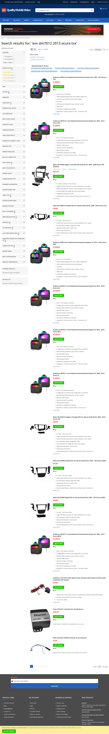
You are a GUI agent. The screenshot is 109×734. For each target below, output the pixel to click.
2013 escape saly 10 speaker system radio (71, 71)
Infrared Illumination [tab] (10, 184)
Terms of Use (60, 703)
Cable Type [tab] (6, 195)
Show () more (7, 62)
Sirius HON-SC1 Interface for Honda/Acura (68, 609)
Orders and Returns (9, 714)
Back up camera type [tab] (9, 157)
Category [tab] (6, 52)
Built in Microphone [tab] (9, 256)
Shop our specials (35, 714)
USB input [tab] (6, 222)
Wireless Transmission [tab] (10, 262)
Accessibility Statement (36, 717)
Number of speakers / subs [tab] (11, 141)
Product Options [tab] (8, 206)
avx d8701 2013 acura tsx (37, 60)
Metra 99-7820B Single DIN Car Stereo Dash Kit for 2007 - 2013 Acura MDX (79, 497)
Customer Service (30, 2)
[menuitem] (6, 20)
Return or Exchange (62, 714)
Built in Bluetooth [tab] (9, 168)
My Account (33, 703)
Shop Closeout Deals (92, 29)
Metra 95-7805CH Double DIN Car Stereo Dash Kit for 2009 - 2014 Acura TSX (79, 206)
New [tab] (4, 86)
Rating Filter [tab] (7, 68)
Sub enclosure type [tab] (9, 189)
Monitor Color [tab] (8, 124)
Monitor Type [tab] (7, 146)
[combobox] (64, 10)
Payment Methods (61, 706)
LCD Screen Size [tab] (7, 113)
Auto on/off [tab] (7, 162)
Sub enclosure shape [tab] (9, 200)
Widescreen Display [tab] (9, 217)
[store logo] (16, 10)
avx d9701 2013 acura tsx (37, 57)
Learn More (56, 114)
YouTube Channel (9, 703)
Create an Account (102, 2)
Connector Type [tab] (8, 246)
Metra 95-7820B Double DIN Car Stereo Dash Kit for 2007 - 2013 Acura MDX (79, 461)
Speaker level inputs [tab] (9, 108)
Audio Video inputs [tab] (9, 135)
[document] (54, 730)
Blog (38, 2)
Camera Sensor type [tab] (9, 179)
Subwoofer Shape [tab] (8, 130)
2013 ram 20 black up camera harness (65, 68)
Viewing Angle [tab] (7, 173)
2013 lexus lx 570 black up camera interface (88, 68)
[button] (54, 89)
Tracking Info (74, 2)
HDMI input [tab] (6, 103)
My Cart (32, 708)
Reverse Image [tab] (7, 251)
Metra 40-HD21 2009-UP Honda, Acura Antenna (70, 638)
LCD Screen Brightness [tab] (10, 233)
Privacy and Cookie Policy (63, 717)
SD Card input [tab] (7, 228)
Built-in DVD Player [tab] (9, 119)
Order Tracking (60, 711)
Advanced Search (9, 717)
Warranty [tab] (6, 97)
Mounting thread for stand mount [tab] (13, 239)
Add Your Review (72, 169)
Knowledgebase (8, 708)
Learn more (78, 727)
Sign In (93, 2)
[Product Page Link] (41, 96)
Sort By (91, 49)
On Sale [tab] (5, 92)
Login (31, 706)
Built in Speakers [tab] (8, 211)
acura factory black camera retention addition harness (44, 71)
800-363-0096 (19, 2)
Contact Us (7, 711)
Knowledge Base (84, 2)
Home (2, 38)
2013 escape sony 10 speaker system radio (41, 68)
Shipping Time (60, 708)
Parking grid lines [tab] (8, 151)
